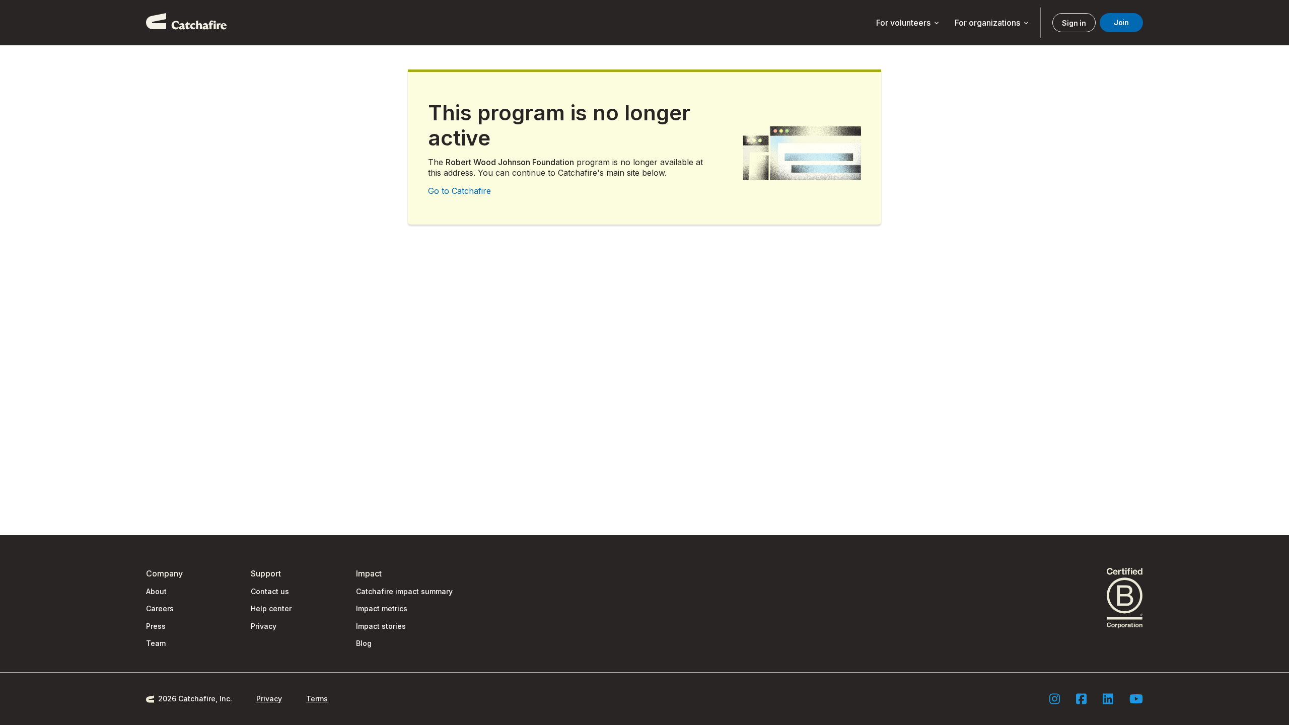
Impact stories (381, 626)
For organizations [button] (992, 23)
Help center (271, 608)
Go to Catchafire (459, 191)
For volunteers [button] (908, 23)
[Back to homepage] (186, 22)
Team (156, 643)
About (156, 591)
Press (156, 626)
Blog (364, 643)
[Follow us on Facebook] (1081, 699)
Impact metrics (381, 608)
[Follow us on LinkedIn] (1108, 699)
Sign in (1074, 23)
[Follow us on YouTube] (1136, 699)
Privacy (263, 626)
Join (1121, 22)
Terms (317, 698)
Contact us (270, 591)
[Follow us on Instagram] (1054, 699)
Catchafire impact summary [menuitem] (404, 591)
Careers (160, 608)
